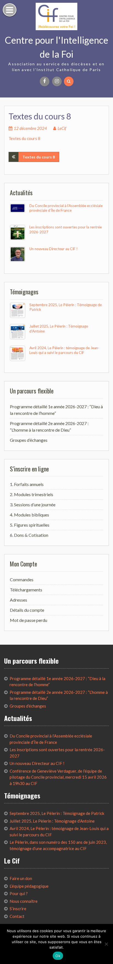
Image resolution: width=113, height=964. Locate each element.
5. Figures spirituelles (29, 524)
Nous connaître (24, 901)
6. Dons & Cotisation (29, 535)
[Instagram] (57, 81)
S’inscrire (18, 908)
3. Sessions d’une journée (32, 504)
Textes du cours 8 (24, 138)
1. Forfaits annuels (27, 484)
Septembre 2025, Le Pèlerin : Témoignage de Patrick (57, 813)
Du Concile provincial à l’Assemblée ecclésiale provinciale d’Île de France (66, 208)
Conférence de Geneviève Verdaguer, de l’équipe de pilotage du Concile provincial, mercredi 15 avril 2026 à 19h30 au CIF (58, 777)
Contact (17, 916)
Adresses (18, 599)
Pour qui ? (19, 893)
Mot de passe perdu (28, 620)
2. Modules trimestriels (31, 494)
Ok (57, 956)
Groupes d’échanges (28, 440)
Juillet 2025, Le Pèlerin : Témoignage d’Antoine (52, 820)
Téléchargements (26, 589)
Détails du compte (27, 610)
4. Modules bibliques (29, 514)
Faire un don (21, 878)
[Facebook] (44, 81)
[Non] (106, 944)
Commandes (21, 579)
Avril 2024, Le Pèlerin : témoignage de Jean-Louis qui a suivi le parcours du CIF (64, 350)
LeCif (62, 128)
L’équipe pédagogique (29, 886)
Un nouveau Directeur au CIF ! (53, 249)
